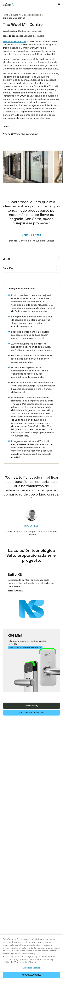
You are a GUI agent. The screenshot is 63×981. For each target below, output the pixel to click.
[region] (31, 958)
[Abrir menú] (59, 4)
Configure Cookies (31, 968)
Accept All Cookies (31, 975)
